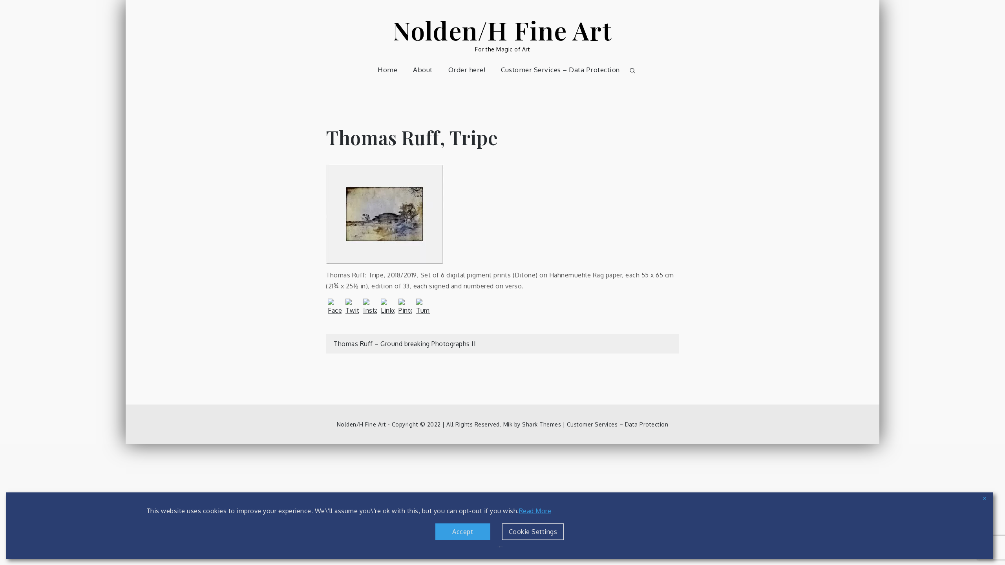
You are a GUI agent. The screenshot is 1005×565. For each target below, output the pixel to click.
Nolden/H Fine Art (502, 30)
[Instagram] (370, 305)
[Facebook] (335, 305)
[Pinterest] (405, 305)
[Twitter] (352, 305)
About (423, 70)
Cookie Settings (533, 532)
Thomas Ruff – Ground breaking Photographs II (405, 344)
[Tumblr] (423, 305)
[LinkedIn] (388, 305)
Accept (462, 532)
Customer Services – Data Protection (560, 70)
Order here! (467, 70)
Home (387, 70)
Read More (535, 511)
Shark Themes (542, 424)
